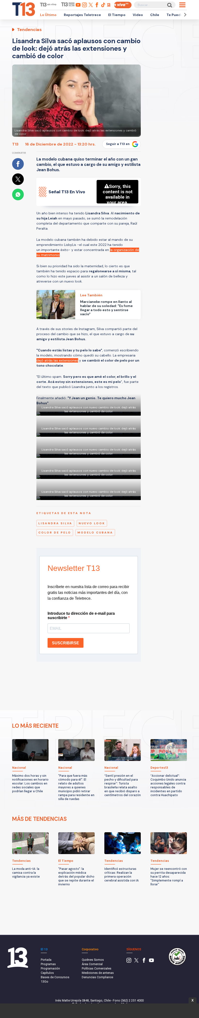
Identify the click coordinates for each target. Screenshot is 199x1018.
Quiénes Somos (93, 959)
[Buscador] (169, 5)
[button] (184, 14)
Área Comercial (92, 964)
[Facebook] (143, 961)
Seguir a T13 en (118, 144)
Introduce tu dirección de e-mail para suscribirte (81, 615)
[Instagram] (128, 961)
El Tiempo (116, 15)
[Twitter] (136, 961)
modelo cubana (95, 532)
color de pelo (54, 532)
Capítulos (47, 973)
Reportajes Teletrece (82, 15)
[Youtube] (151, 961)
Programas (48, 964)
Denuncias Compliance (97, 977)
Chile (154, 15)
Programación (50, 968)
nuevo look (92, 523)
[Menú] (182, 5)
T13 (15, 144)
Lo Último (48, 15)
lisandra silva (55, 523)
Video (138, 15)
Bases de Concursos (55, 977)
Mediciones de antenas (98, 973)
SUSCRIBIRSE (65, 643)
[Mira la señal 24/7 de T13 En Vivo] (123, 5)
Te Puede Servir (180, 15)
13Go (44, 981)
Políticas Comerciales (96, 968)
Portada (46, 959)
